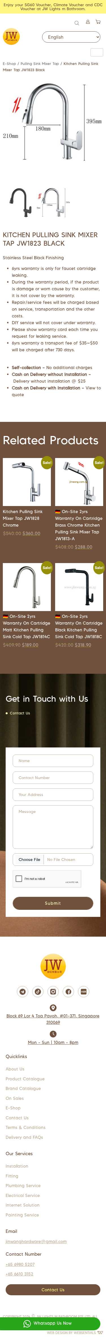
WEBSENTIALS (85, 1333)
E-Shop (9, 63)
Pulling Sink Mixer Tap (40, 63)
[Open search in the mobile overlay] (77, 22)
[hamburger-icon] (96, 52)
